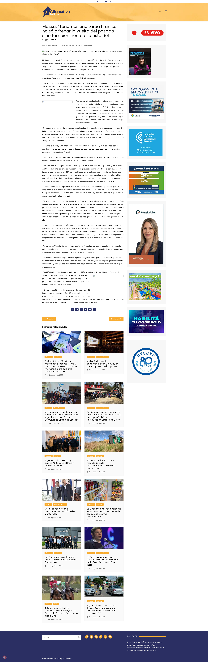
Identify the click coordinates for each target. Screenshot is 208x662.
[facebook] (102, 1)
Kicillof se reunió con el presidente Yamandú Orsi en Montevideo (60, 511)
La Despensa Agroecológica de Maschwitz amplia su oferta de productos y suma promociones (104, 512)
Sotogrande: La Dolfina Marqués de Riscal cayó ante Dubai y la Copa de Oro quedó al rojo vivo (61, 611)
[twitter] (97, 1)
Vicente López (86, 46)
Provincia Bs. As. (74, 46)
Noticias (65, 46)
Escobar (48, 456)
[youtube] (106, 1)
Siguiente (115, 319)
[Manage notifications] (4, 657)
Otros (56, 604)
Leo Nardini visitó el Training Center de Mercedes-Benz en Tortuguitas (61, 560)
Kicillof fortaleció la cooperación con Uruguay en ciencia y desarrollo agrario (102, 364)
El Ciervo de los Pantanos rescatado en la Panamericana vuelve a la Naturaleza (101, 464)
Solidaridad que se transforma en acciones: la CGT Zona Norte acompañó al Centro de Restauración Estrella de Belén (104, 415)
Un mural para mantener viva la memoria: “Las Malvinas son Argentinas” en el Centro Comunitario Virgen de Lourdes (62, 415)
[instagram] (110, 1)
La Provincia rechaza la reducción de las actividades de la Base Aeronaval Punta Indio (102, 561)
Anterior (50, 319)
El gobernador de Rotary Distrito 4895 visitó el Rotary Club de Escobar (59, 463)
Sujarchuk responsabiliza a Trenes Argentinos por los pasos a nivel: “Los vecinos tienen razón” (101, 609)
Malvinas (49, 357)
